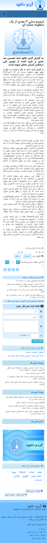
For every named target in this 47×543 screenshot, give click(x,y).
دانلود (28, 69)
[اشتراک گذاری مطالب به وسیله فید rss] (5, 269)
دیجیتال (27, 256)
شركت (31, 472)
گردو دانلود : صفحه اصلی (15, 494)
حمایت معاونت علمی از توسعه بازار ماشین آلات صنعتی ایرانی (24, 383)
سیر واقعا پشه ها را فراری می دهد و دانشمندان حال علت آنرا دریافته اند (24, 296)
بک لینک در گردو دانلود (36, 532)
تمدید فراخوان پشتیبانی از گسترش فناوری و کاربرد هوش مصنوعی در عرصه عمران (25, 407)
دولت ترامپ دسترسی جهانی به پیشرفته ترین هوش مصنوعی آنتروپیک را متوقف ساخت (25, 285)
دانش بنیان (36, 476)
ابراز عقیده (37, 341)
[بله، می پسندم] (18, 262)
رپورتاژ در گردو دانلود (37, 535)
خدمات (38, 480)
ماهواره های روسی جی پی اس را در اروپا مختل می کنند (25, 290)
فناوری (25, 476)
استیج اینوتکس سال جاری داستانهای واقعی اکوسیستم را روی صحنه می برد (24, 398)
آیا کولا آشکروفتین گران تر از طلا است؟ (29, 281)
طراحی (17, 476)
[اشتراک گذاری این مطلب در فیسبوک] (13, 269)
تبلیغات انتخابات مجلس (34, 352)
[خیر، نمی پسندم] (7, 262)
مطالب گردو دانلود (33, 491)
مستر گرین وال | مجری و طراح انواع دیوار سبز (25, 355)
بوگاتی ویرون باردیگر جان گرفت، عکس (29, 402)
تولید (39, 472)
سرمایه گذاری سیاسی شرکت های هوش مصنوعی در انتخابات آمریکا (25, 377)
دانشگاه (22, 472)
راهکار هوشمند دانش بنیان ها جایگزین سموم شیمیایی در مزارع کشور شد (24, 412)
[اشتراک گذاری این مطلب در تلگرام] (17, 269)
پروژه (14, 472)
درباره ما (42, 529)
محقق (17, 256)
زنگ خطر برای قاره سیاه (34, 373)
